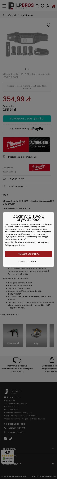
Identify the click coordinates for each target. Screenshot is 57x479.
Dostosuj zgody (28, 261)
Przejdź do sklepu (28, 253)
